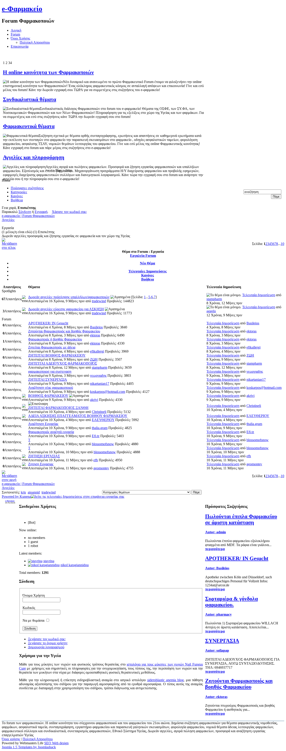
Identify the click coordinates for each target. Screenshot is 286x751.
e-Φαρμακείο (22, 9)
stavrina (48, 561)
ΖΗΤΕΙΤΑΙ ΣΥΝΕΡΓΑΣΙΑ (47, 379)
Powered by (11, 496)
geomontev (101, 468)
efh (95, 460)
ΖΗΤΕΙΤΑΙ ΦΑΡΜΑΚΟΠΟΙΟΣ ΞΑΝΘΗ (58, 408)
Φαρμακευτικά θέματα (29, 126)
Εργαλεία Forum (143, 255)
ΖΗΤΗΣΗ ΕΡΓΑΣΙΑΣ (44, 456)
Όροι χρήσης (11, 739)
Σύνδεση (25, 212)
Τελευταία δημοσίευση (258, 295)
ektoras (95, 335)
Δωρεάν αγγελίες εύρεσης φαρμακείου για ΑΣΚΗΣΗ (66, 309)
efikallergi (97, 351)
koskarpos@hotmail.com (107, 392)
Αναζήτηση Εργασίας (43, 424)
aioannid (34, 492)
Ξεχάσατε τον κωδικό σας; (47, 639)
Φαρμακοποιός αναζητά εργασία (51, 432)
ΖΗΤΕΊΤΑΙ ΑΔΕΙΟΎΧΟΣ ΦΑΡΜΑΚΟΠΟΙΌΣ (62, 363)
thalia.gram (99, 428)
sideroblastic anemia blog (165, 680)
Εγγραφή (41, 212)
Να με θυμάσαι (33, 620)
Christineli (99, 412)
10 (282, 244)
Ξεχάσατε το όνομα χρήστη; (48, 643)
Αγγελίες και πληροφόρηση (33, 157)
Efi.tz (95, 436)
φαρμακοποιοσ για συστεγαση (49, 371)
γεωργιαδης (98, 375)
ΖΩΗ (94, 359)
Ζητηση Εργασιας (40, 464)
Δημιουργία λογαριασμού (46, 647)
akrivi (94, 400)
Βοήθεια (147, 279)
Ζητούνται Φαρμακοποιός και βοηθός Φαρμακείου (64, 331)
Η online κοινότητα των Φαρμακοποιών (48, 72)
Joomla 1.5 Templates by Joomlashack (29, 747)
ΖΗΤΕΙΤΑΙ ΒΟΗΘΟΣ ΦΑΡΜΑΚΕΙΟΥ (57, 355)
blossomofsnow (103, 444)
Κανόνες (147, 275)
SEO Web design (56, 743)
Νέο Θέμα (147, 263)
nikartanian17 (99, 383)
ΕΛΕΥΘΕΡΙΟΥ (103, 420)
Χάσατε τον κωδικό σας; (69, 212)
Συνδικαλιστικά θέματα (29, 99)
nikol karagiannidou (75, 565)
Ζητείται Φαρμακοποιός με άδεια (51, 347)
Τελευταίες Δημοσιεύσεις (147, 271)
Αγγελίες (8, 220)
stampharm (214, 299)
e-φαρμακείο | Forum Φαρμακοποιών (28, 216)
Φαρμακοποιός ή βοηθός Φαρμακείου (55, 339)
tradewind (99, 301)
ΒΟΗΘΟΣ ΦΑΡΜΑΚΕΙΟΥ (48, 396)
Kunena (25, 496)
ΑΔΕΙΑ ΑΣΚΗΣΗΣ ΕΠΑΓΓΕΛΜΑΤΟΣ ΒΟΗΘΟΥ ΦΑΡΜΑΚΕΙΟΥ (77, 416)
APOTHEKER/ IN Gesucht (48, 323)
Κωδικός (29, 608)
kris (23, 492)
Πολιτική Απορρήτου (38, 739)
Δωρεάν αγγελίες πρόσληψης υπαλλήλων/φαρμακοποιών (68, 297)
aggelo (211, 311)
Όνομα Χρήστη (34, 595)
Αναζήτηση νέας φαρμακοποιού (50, 387)
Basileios (96, 327)
